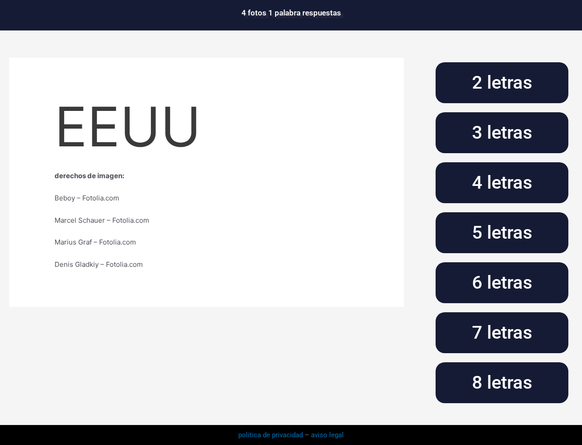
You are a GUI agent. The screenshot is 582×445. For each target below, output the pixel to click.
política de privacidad (271, 435)
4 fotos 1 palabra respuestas (291, 12)
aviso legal (327, 435)
